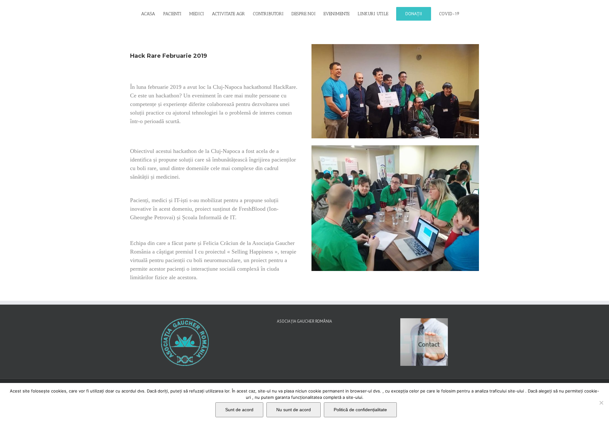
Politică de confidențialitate (360, 409)
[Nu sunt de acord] (601, 402)
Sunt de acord (239, 409)
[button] (469, 13)
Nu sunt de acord (293, 409)
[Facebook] (300, 344)
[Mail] (309, 344)
